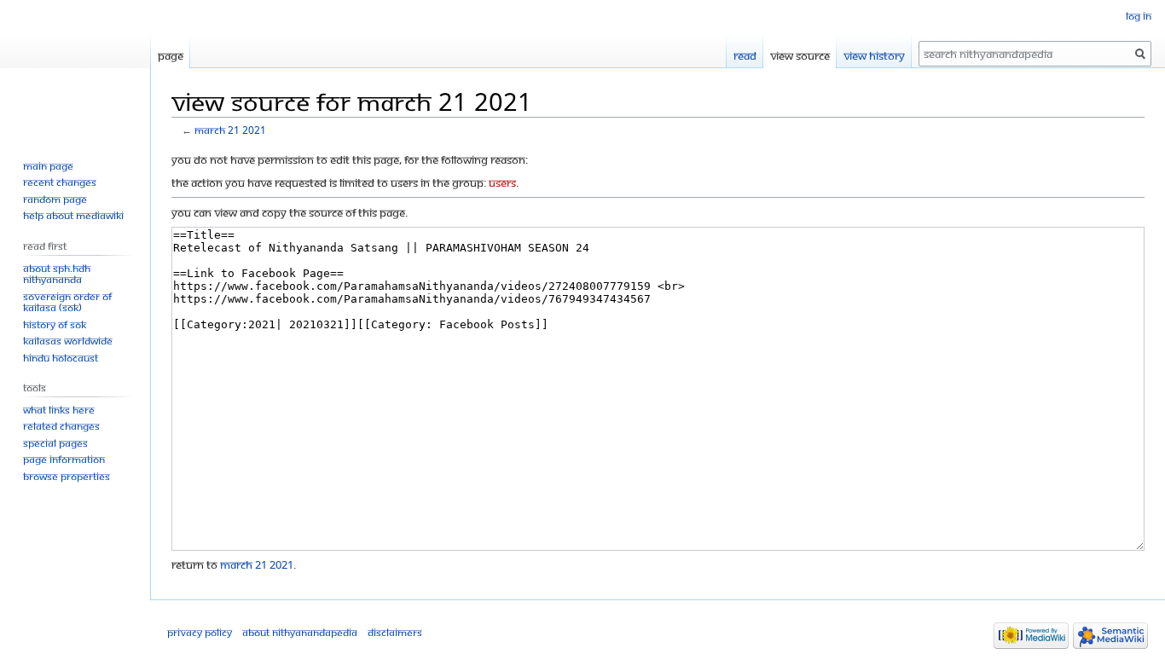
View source (800, 55)
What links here (59, 409)
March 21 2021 (230, 130)
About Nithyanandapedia (299, 632)
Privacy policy (199, 632)
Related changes (61, 426)
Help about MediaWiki (73, 215)
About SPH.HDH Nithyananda (56, 274)
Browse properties (66, 476)
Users (502, 182)
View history (874, 55)
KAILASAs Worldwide (68, 340)
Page (170, 55)
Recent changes (59, 182)
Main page (48, 166)
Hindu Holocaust (60, 357)
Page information (64, 459)
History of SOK (54, 324)
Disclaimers (395, 632)
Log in (1138, 16)
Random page (55, 199)
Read (744, 55)
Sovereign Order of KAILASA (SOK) (67, 302)
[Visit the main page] (75, 68)
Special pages (55, 443)
